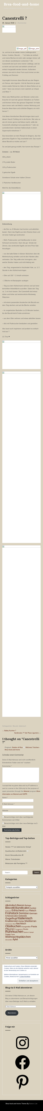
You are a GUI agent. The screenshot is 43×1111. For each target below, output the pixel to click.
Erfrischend (18, 910)
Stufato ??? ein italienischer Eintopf (18, 847)
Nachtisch (21, 923)
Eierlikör (32, 908)
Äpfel (15, 939)
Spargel (31, 932)
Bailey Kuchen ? (9, 730)
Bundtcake (22, 907)
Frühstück (11, 913)
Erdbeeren (8, 911)
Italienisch (22, 726)
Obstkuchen (13, 926)
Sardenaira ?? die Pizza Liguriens (27, 733)
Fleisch (32, 910)
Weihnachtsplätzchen (18, 936)
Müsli (14, 924)
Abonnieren (12, 1013)
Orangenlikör (26, 927)
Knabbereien (11, 921)
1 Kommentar (21, 23)
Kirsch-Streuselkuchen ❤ (14, 855)
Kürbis (21, 921)
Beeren (20, 905)
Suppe (8, 934)
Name (5, 797)
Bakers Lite (33, 1103)
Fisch (27, 911)
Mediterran (30, 921)
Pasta (34, 926)
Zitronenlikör (8, 939)
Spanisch (26, 932)
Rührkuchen (14, 931)
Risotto (25, 929)
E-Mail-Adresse (8, 804)
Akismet (26, 791)
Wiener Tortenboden (12, 859)
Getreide (22, 916)
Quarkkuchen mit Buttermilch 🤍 (17, 851)
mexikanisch (8, 924)
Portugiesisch (19, 929)
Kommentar (7, 766)
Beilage (28, 905)
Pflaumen (10, 929)
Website (5, 810)
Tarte (13, 934)
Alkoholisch (11, 905)
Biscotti (15, 726)
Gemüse (24, 913)
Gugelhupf (11, 918)
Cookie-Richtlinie (24, 976)
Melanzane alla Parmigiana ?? (16, 863)
